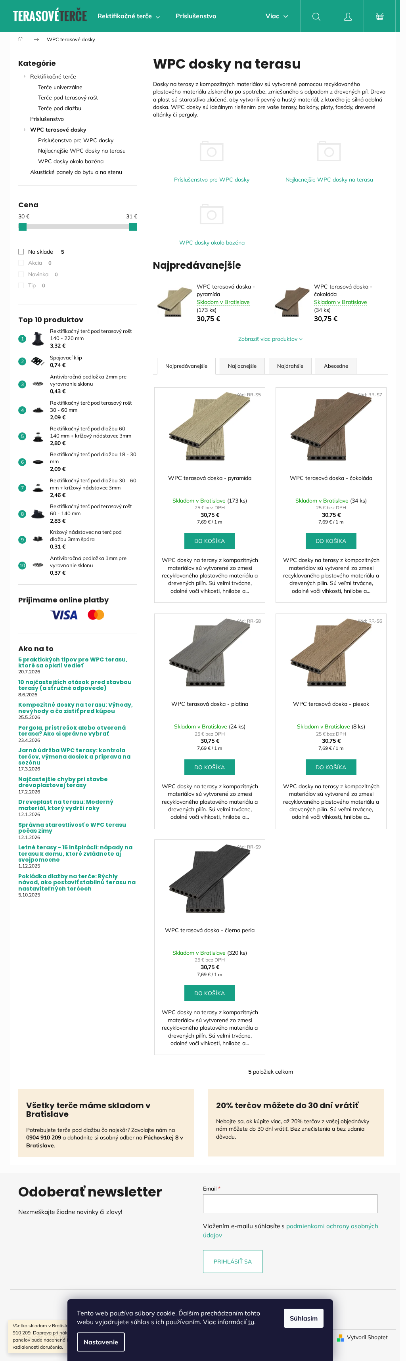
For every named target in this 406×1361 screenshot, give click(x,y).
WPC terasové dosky (58, 129)
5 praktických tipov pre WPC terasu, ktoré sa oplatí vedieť (72, 663)
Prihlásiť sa (233, 1261)
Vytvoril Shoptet (367, 1337)
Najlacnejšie (242, 366)
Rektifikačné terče (53, 76)
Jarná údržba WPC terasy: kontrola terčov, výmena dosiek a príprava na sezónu (74, 756)
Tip (36, 285)
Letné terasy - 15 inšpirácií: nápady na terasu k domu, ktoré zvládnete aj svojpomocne (75, 854)
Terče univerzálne (60, 87)
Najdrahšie (290, 366)
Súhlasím (304, 1318)
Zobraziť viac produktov (267, 338)
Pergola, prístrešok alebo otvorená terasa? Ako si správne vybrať (72, 731)
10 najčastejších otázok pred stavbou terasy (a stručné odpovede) (75, 685)
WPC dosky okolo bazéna (70, 161)
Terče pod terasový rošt (68, 97)
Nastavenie (101, 1342)
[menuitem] (129, 16)
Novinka (43, 274)
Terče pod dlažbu (59, 108)
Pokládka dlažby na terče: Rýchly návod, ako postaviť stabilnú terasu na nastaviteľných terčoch (77, 883)
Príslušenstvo (47, 118)
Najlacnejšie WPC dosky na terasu (82, 150)
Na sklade (46, 251)
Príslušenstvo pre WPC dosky (75, 140)
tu (251, 1322)
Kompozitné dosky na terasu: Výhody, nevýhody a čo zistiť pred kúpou (75, 708)
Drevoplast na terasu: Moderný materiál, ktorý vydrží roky (65, 805)
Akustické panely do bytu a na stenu (76, 172)
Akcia (40, 262)
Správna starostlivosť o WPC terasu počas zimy (72, 828)
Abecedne (336, 366)
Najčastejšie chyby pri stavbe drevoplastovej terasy (63, 782)
